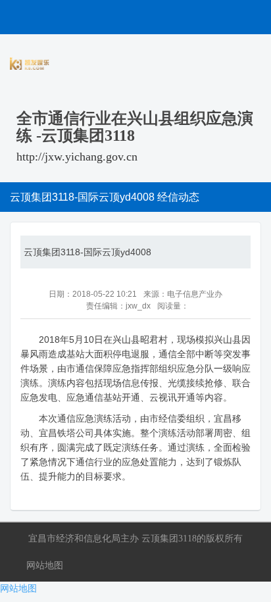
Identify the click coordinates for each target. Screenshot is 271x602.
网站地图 (44, 565)
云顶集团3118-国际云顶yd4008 (87, 252)
